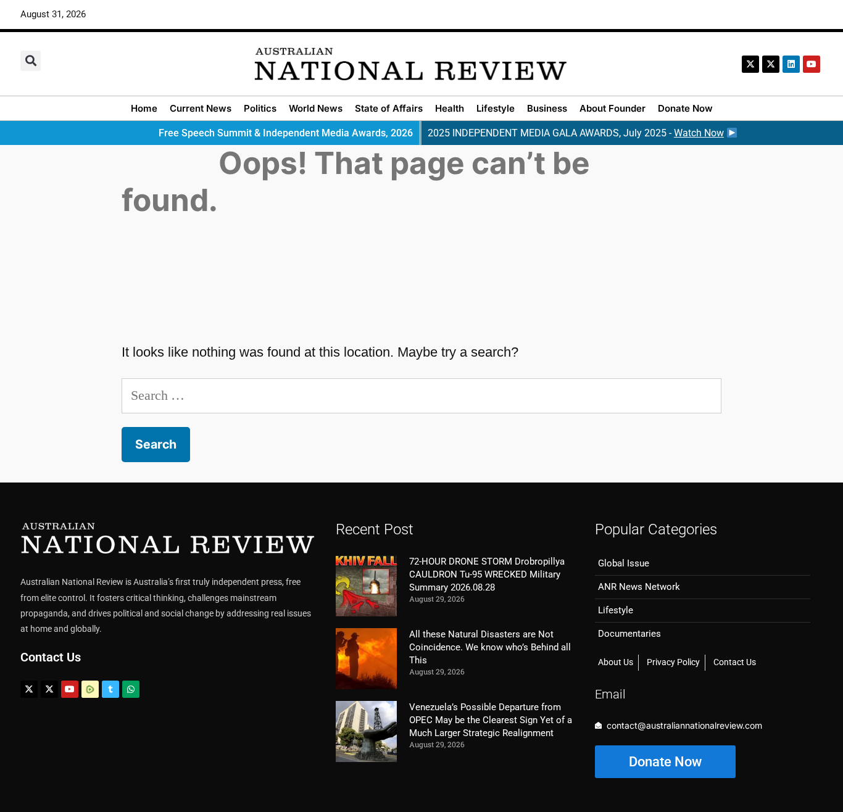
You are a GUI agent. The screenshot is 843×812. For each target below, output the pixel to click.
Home (144, 108)
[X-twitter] (750, 64)
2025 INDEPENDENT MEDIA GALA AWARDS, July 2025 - (576, 133)
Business (547, 108)
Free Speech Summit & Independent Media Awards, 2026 (286, 133)
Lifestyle (495, 108)
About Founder (612, 108)
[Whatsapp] (130, 689)
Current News (200, 108)
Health (449, 108)
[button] (30, 61)
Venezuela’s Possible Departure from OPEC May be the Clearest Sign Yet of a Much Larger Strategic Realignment (490, 720)
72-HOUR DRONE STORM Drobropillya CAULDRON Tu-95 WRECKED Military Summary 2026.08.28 (487, 574)
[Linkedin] (791, 64)
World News (316, 108)
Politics (260, 108)
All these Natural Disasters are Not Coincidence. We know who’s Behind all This (490, 647)
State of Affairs (389, 108)
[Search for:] (422, 395)
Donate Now (685, 108)
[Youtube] (69, 689)
